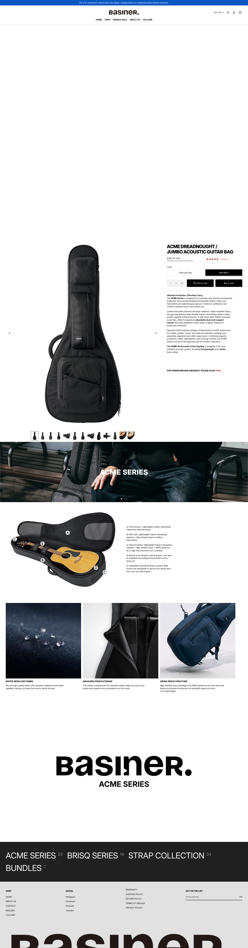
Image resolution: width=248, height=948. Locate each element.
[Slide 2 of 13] (42, 435)
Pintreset (70, 906)
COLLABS (10, 915)
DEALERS (10, 910)
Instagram (70, 897)
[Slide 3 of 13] (50, 435)
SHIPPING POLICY (134, 894)
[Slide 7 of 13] (82, 435)
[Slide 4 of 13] (58, 435)
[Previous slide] (9, 333)
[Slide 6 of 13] (74, 435)
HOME (9, 897)
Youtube (70, 910)
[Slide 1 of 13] (34, 435)
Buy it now (229, 283)
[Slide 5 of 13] (66, 435)
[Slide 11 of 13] (115, 435)
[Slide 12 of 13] (123, 435)
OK (240, 897)
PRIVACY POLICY (134, 908)
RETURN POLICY (134, 899)
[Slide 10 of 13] (106, 435)
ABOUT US (11, 901)
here (218, 370)
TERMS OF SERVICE (135, 903)
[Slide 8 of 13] (90, 435)
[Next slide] (157, 333)
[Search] (228, 12)
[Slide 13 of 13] (131, 435)
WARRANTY (131, 889)
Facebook (70, 901)
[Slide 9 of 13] (98, 435)
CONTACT (11, 906)
